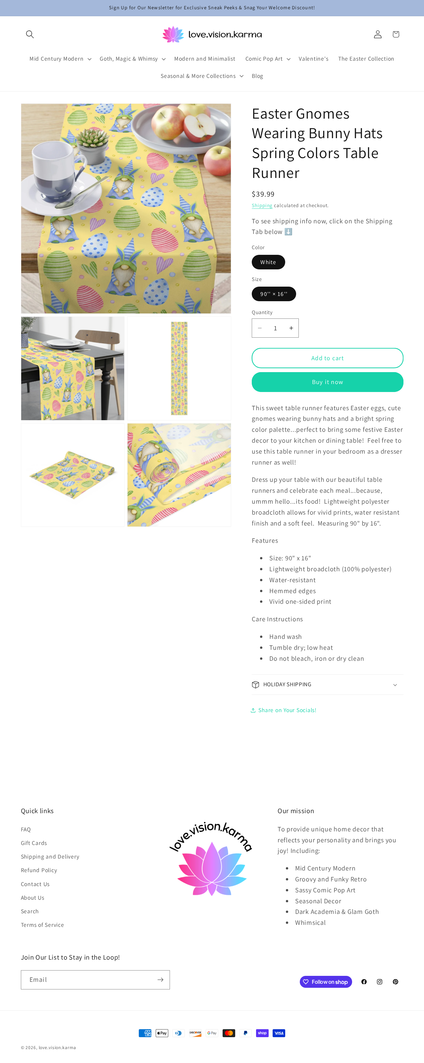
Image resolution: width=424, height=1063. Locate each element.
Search (30, 911)
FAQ (26, 829)
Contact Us (35, 884)
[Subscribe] (160, 979)
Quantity (262, 312)
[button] (30, 34)
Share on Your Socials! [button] (287, 710)
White (268, 262)
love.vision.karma (57, 1047)
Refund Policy (39, 870)
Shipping (262, 205)
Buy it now (328, 382)
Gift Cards (34, 843)
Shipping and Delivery (50, 856)
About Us (32, 897)
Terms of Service (42, 924)
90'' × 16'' (274, 294)
